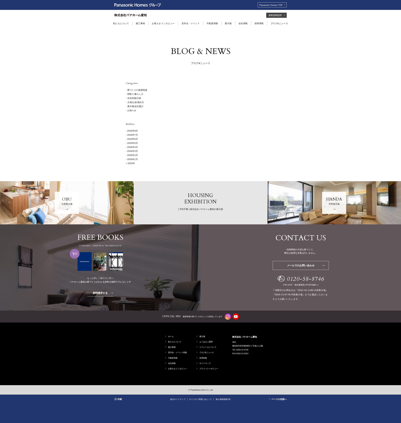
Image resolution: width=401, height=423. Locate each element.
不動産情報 (172, 358)
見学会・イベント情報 (177, 352)
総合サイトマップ (177, 399)
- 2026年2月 (132, 155)
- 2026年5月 (132, 143)
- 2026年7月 (132, 135)
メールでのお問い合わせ (301, 265)
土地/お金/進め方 (135, 102)
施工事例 (172, 347)
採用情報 (203, 358)
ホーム (171, 336)
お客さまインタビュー (177, 369)
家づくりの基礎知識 (137, 90)
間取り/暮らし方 (135, 94)
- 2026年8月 (132, 131)
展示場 (202, 336)
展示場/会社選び (135, 106)
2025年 (131, 163)
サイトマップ (205, 363)
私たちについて (174, 342)
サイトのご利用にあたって (200, 399)
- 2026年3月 (132, 151)
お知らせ (131, 110)
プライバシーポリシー (208, 369)
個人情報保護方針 (223, 399)
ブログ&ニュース (206, 352)
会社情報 (172, 363)
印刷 (119, 399)
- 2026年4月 (132, 147)
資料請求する (100, 293)
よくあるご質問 (206, 342)
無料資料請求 (275, 15)
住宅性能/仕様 (134, 98)
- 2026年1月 (132, 159)
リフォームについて (207, 347)
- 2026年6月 (132, 139)
